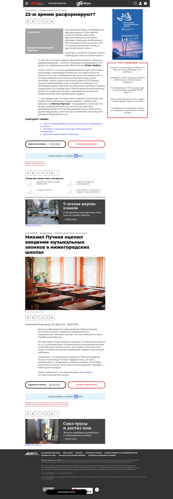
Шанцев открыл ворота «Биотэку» (61, 134)
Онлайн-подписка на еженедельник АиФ (121, 453)
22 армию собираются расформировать (85, 183)
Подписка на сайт (48, 455)
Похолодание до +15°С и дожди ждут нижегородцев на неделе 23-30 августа (127, 90)
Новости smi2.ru (33, 225)
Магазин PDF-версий (93, 453)
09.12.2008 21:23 (31, 10)
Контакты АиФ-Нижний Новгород (72, 455)
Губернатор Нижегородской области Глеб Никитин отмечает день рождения (127, 80)
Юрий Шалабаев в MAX (34, 312)
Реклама (79, 453)
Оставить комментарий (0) (86, 144)
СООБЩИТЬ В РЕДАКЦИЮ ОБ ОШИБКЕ (102, 455)
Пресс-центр (68, 453)
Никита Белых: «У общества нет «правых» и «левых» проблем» (88, 191)
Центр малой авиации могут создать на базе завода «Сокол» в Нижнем (127, 100)
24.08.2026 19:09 (31, 233)
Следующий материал (66, 492)
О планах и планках (44, 190)
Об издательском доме (50, 453)
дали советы (85, 372)
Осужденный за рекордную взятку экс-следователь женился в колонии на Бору (127, 110)
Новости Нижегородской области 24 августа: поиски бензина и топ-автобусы (127, 70)
